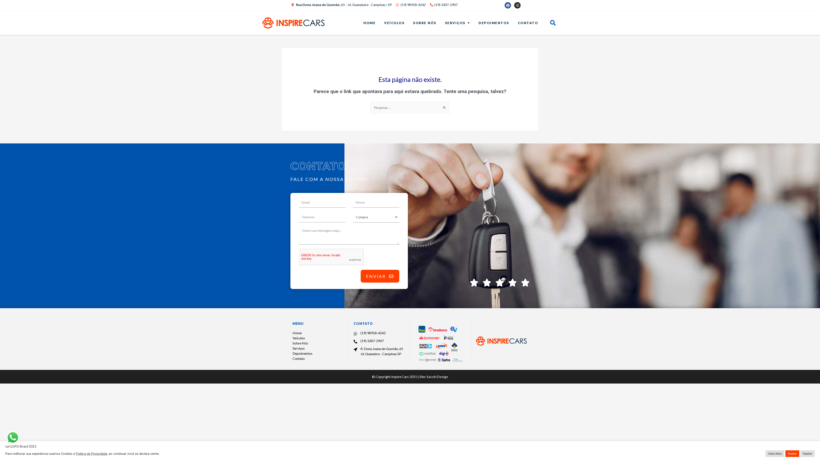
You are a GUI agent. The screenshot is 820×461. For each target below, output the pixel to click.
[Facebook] (508, 5)
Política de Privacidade (91, 454)
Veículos (394, 23)
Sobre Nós (424, 23)
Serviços (455, 23)
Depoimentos (494, 23)
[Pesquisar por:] (410, 108)
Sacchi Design (437, 377)
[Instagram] (517, 5)
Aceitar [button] (792, 453)
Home (369, 23)
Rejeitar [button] (807, 453)
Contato (528, 23)
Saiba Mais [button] (775, 453)
